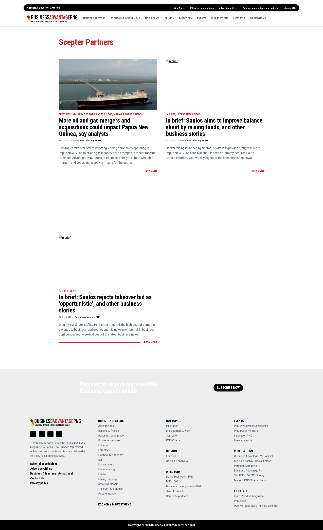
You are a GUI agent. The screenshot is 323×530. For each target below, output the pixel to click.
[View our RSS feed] (59, 434)
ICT (100, 459)
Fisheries (103, 445)
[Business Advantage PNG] (52, 18)
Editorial (171, 456)
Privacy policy (39, 483)
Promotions (258, 18)
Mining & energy (107, 479)
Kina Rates (179, 8)
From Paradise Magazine (249, 496)
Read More (150, 170)
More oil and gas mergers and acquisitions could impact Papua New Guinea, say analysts (104, 127)
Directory (185, 18)
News (138, 114)
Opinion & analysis (177, 461)
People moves (107, 493)
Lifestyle (239, 18)
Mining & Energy (124, 114)
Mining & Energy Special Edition (252, 461)
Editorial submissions (202, 8)
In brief (170, 114)
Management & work (178, 430)
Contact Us (290, 8)
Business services (109, 440)
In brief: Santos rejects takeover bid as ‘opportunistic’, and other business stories (105, 304)
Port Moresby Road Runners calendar (256, 505)
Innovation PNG (243, 435)
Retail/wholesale (108, 484)
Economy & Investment (125, 18)
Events (201, 18)
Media (102, 474)
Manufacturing (106, 469)
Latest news (104, 114)
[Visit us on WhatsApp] (50, 434)
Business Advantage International (261, 8)
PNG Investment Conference (251, 425)
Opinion (169, 18)
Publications (219, 18)
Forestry (103, 450)
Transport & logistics (110, 488)
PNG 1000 (172, 481)
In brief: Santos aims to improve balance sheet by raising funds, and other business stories (214, 127)
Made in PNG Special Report (251, 480)
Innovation (172, 425)
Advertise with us (228, 8)
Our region (172, 435)
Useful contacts (175, 491)
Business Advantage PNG (88, 140)
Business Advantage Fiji (248, 470)
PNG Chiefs (173, 440)
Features (65, 114)
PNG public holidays (246, 430)
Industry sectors (93, 18)
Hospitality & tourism (110, 455)
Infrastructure (106, 464)
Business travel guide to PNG (183, 486)
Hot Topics (152, 18)
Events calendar (243, 440)
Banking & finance (108, 430)
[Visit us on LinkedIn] (33, 434)
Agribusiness (106, 425)
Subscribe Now (228, 388)
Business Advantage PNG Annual (253, 456)
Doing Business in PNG (180, 476)
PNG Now (240, 500)
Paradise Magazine (245, 465)
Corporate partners (177, 496)
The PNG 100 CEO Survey (249, 475)
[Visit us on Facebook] (42, 434)
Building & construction (111, 435)
